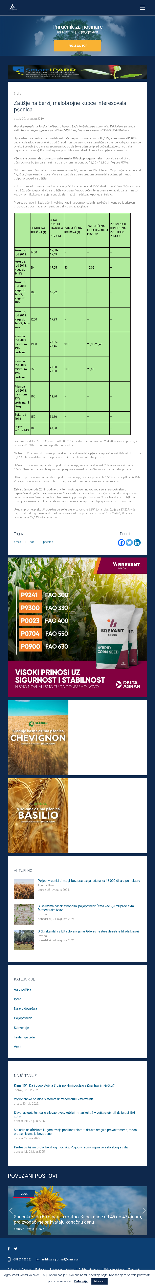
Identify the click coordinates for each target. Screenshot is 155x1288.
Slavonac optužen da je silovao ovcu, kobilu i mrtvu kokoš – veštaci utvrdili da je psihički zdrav (74, 1114)
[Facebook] (121, 542)
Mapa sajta (134, 1269)
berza (17, 542)
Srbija (17, 93)
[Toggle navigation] (142, 7)
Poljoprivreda (23, 1018)
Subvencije (21, 1028)
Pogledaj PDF (77, 45)
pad (32, 542)
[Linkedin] (137, 542)
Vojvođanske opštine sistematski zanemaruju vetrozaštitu (54, 1099)
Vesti (17, 1047)
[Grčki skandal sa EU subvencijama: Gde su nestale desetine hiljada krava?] (24, 939)
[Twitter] (129, 542)
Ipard (17, 999)
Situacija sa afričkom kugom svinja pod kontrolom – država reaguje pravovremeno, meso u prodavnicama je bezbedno (76, 1132)
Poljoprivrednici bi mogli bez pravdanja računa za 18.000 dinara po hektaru (89, 881)
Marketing (40, 1269)
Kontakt (70, 1269)
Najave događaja (25, 1008)
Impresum (56, 1269)
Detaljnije (81, 1281)
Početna (13, 1269)
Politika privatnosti (89, 1269)
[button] (11, 1210)
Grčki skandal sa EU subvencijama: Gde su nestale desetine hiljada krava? (88, 931)
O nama (26, 1269)
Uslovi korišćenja (114, 1269)
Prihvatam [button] (99, 1281)
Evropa (42, 914)
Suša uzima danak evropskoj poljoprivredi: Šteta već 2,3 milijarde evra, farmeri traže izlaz (86, 908)
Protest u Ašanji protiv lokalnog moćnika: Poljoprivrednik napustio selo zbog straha (71, 1147)
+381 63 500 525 (22, 1259)
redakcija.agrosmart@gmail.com (60, 1259)
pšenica (48, 542)
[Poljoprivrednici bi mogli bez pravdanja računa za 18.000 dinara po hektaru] (24, 888)
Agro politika (46, 885)
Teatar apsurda (24, 1037)
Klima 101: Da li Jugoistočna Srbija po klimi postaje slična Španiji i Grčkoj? (64, 1085)
